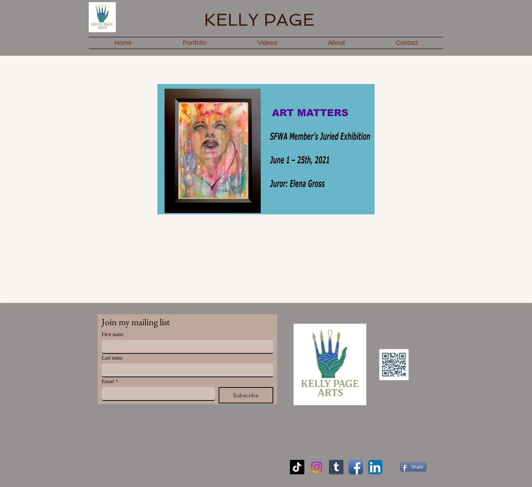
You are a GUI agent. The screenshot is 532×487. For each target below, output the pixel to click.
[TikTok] (297, 467)
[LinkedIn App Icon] (375, 467)
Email (110, 381)
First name (112, 334)
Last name (112, 357)
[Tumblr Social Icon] (336, 467)
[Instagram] (316, 467)
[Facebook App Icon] (356, 467)
